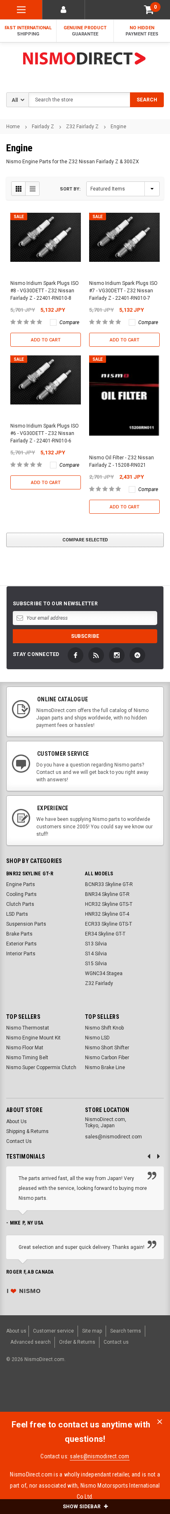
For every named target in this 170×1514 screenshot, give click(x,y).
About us (16, 1331)
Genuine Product (85, 31)
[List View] (32, 188)
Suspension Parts (26, 924)
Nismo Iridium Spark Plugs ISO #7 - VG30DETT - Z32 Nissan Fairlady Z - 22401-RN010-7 (123, 290)
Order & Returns (77, 1342)
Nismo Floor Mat (24, 1048)
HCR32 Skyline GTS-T (108, 904)
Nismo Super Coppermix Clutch (41, 1067)
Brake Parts (19, 934)
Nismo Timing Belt (27, 1057)
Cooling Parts (21, 894)
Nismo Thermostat (27, 1028)
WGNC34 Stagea (104, 973)
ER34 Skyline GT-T (105, 934)
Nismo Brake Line (105, 1067)
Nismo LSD (97, 1038)
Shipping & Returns (27, 1131)
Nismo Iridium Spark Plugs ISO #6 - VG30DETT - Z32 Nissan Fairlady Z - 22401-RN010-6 (44, 433)
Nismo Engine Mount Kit (33, 1038)
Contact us (116, 1342)
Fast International (28, 31)
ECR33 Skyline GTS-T (108, 924)
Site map (92, 1331)
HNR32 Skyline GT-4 (107, 914)
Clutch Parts (20, 904)
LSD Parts (17, 914)
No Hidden (141, 31)
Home (13, 126)
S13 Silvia (96, 944)
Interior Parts (20, 954)
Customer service (53, 1331)
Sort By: (70, 189)
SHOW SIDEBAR (82, 1506)
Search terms (125, 1331)
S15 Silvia (96, 963)
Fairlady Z (43, 126)
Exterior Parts (21, 944)
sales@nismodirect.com (99, 1456)
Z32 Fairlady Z (82, 126)
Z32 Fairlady (99, 983)
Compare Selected (85, 540)
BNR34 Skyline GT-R (107, 894)
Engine (118, 126)
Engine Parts (20, 884)
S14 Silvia (96, 954)
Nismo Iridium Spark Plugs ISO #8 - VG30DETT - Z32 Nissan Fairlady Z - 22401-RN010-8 (44, 290)
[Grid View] (19, 188)
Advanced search (30, 1342)
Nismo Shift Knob (104, 1028)
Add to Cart (46, 340)
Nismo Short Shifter (107, 1048)
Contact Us (19, 1141)
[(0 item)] (149, 9)
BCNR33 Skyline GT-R (109, 884)
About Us (16, 1121)
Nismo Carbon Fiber (107, 1057)
